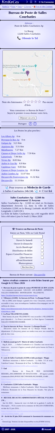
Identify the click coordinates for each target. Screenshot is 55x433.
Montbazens (7, 150)
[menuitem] (46, 2)
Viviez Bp (6, 160)
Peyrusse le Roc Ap (10, 140)
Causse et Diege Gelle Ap (13, 153)
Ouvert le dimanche (23, 243)
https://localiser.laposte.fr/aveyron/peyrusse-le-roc (19, 295)
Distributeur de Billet (22, 250)
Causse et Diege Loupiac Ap (14, 170)
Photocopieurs (25, 263)
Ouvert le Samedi (24, 240)
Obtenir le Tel (30, 38)
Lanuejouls (6, 156)
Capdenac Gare (8, 167)
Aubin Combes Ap (10, 173)
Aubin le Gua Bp (9, 163)
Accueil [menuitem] (46, 429)
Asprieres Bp (7, 146)
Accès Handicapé (24, 247)
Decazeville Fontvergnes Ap (14, 177)
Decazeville (7, 180)
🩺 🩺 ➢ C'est (27, 189)
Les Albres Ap (8, 136)
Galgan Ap (6, 143)
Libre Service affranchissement (24, 259)
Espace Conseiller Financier (19, 254)
